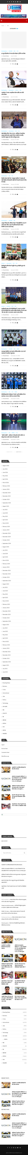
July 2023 (5, 587)
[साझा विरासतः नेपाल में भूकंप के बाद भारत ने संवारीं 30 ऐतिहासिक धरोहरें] (7, 975)
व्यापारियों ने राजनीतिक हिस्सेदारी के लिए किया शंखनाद (11, 864)
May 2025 (5, 516)
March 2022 (6, 641)
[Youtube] (17, 1)
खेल (15, 1042)
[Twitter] (9, 1)
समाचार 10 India (5, 911)
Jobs (15, 1025)
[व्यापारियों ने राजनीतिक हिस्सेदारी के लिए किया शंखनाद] (7, 939)
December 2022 (7, 611)
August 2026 (6, 465)
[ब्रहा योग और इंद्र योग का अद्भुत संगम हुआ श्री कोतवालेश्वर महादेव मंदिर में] (21, 958)
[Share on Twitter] (13, 64)
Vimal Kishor (6, 56)
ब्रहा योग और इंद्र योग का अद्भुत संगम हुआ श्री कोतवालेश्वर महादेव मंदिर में (20, 965)
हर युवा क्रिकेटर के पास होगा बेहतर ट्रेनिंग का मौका (13, 53)
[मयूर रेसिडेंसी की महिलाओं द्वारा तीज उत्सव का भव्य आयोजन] (21, 975)
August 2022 (6, 624)
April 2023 (5, 597)
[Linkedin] (15, 1)
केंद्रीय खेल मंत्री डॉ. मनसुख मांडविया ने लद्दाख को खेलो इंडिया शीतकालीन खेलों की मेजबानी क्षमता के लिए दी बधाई (14, 180)
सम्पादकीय (15, 1063)
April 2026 (5, 479)
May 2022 (5, 634)
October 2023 (6, 577)
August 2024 (6, 546)
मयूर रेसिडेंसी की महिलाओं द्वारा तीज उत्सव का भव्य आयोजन (20, 982)
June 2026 (5, 472)
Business (15, 1015)
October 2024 (6, 540)
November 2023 (7, 573)
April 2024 (5, 557)
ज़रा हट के (15, 1046)
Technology (15, 1032)
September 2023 (7, 580)
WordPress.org (5, 756)
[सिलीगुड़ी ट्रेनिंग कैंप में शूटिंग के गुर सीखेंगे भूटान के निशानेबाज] (14, 252)
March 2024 (6, 560)
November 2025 (7, 496)
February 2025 (6, 526)
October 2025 (6, 499)
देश (15, 1049)
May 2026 (5, 475)
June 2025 (5, 513)
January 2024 (6, 567)
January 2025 (6, 530)
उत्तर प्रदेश (15, 1036)
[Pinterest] (13, 1)
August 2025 (6, 506)
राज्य (15, 1059)
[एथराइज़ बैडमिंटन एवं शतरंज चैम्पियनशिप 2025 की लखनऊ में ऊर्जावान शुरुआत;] (14, 337)
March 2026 (6, 482)
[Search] (26, 20)
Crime (15, 1019)
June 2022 (5, 631)
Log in (2, 744)
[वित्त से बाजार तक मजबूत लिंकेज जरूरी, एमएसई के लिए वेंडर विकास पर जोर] (21, 990)
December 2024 (7, 533)
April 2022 (5, 638)
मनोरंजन (15, 1056)
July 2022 (5, 628)
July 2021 (5, 668)
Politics (15, 1029)
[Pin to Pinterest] (15, 64)
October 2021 (6, 658)
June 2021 (5, 672)
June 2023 (5, 590)
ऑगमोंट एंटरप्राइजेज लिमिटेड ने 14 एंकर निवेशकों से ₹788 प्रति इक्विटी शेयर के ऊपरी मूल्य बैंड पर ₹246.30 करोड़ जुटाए (20, 948)
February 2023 (6, 604)
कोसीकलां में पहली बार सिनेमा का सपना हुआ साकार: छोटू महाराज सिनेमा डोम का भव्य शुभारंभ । (7, 966)
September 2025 (7, 502)
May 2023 (5, 594)
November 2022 (7, 614)
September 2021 (7, 661)
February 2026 (6, 486)
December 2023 (7, 570)
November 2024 (7, 536)
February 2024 (6, 563)
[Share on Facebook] (12, 64)
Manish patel (4, 923)
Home (2, 25)
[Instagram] (11, 1)
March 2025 (6, 523)
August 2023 (6, 584)
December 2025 (7, 492)
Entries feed (4, 748)
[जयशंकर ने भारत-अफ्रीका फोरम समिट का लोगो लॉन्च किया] (14, 79)
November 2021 (7, 655)
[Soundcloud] (20, 1)
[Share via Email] (17, 64)
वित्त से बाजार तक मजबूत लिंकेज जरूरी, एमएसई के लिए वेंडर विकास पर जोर (21, 998)
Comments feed (5, 752)
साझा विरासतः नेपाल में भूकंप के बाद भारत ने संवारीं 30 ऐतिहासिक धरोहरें (7, 982)
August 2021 (6, 665)
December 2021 (7, 651)
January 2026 (6, 489)
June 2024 (5, 553)
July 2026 (5, 469)
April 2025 (5, 519)
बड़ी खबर (15, 1052)
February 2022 (6, 645)
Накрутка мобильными (7, 905)
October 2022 (6, 617)
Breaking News (15, 1012)
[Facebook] (7, 1)
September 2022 (7, 621)
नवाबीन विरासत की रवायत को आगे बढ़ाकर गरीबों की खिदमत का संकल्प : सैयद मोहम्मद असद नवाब (7, 999)
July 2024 (5, 550)
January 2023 (6, 607)
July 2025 (5, 509)
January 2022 (6, 648)
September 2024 (7, 543)
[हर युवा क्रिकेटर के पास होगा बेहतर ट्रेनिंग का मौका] (14, 40)
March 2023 (6, 601)
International (15, 1022)
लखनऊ (15, 1039)
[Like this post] (10, 64)
